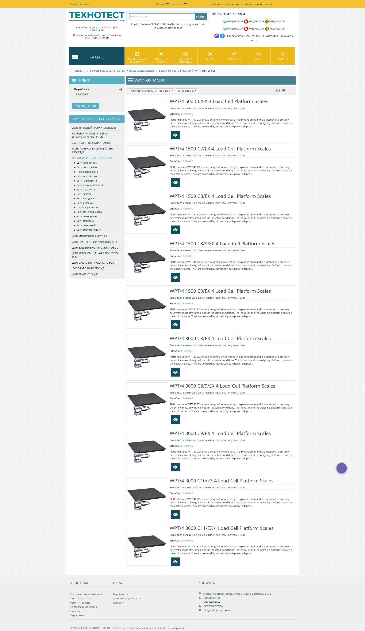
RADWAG (83, 94)
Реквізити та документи (127, 598)
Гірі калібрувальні (87, 171)
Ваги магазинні (86, 189)
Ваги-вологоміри (87, 167)
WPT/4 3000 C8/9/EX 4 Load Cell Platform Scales (222, 385)
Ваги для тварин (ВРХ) (89, 229)
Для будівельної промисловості (96, 247)
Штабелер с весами (88, 207)
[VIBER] (341, 470)
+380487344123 (211, 598)
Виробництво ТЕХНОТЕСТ (136, 60)
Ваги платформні (87, 180)
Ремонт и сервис (80, 602)
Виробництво (121, 594)
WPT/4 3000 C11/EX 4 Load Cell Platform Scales (222, 528)
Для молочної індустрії (89, 236)
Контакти (234, 58)
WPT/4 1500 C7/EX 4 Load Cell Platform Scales (220, 148)
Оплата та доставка (185, 60)
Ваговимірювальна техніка (107, 70)
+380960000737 (211, 606)
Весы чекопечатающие (90, 185)
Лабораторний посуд (88, 268)
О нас (209, 58)
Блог (258, 58)
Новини (282, 58)
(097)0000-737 (235, 28)
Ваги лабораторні (87, 162)
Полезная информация (84, 607)
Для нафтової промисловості (94, 242)
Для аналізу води (85, 274)
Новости (75, 611)
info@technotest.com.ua (217, 610)
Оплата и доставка (81, 598)
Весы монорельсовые (89, 212)
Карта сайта (77, 615)
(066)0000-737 (256, 21)
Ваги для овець (85, 220)
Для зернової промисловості (94, 128)
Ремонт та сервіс (161, 60)
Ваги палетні (84, 194)
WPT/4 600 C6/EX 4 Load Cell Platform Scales (219, 101)
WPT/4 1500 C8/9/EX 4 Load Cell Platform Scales (222, 243)
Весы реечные (85, 203)
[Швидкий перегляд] (175, 135)
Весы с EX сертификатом (175, 70)
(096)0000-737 (235, 21)
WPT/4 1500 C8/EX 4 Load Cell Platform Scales (220, 196)
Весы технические (87, 176)
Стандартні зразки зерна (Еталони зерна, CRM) (90, 135)
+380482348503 (211, 601)
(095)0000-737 (256, 28)
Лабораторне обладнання (91, 143)
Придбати (79, 70)
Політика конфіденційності (86, 594)
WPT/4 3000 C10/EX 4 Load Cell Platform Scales (222, 480)
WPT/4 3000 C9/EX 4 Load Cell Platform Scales (220, 433)
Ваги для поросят (87, 216)
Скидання (87, 106)
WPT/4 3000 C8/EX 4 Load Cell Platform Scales (220, 338)
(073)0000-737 (277, 21)
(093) (277, 28)
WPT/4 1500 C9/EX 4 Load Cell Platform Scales (220, 291)
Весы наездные (85, 198)
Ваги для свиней (86, 225)
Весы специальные (142, 70)
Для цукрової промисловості (94, 262)
